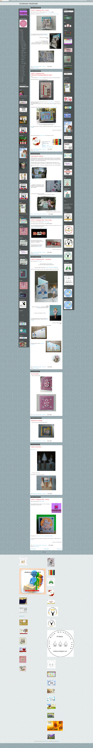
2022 (21, 36)
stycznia (22, 75)
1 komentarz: (44, 66)
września (22, 65)
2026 (21, 31)
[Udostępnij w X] (49, 66)
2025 (21, 32)
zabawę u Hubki (42, 135)
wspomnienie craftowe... (37, 156)
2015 (21, 80)
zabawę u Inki (34, 449)
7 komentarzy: (44, 149)
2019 (21, 40)
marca (22, 72)
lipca (22, 67)
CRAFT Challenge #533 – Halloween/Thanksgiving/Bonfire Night (41, 74)
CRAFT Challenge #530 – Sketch (40, 499)
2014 (21, 81)
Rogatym (39, 306)
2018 (21, 76)
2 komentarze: (44, 366)
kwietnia (22, 71)
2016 (21, 79)
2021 (21, 37)
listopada (22, 42)
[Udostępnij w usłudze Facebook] (50, 66)
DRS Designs (43, 13)
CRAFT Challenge (36, 67)
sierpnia (22, 66)
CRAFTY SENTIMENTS (49, 267)
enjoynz (47, 741)
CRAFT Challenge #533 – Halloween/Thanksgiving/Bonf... (23, 47)
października (23, 43)
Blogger (57, 741)
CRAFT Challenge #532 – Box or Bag (41, 220)
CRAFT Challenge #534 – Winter (40, 10)
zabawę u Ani (45, 142)
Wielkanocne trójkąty (36, 420)
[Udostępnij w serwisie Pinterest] (51, 66)
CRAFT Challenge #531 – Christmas (41, 259)
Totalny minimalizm (36, 447)
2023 (21, 35)
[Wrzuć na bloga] (48, 66)
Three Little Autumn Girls (53, 107)
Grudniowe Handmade (28, 4)
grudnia (22, 41)
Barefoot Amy (56, 267)
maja (22, 70)
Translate (70, 12)
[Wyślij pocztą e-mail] (47, 66)
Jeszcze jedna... (35, 374)
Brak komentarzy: (44, 545)
